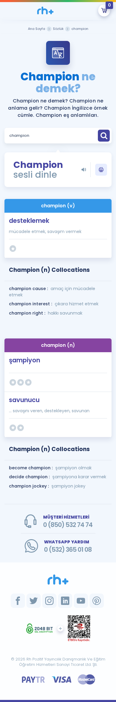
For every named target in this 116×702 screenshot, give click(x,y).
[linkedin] (65, 601)
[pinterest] (97, 601)
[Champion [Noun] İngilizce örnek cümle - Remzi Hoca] (45, 10)
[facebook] (18, 601)
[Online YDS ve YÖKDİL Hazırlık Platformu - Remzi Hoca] (58, 579)
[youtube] (81, 601)
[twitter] (33, 601)
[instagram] (49, 601)
